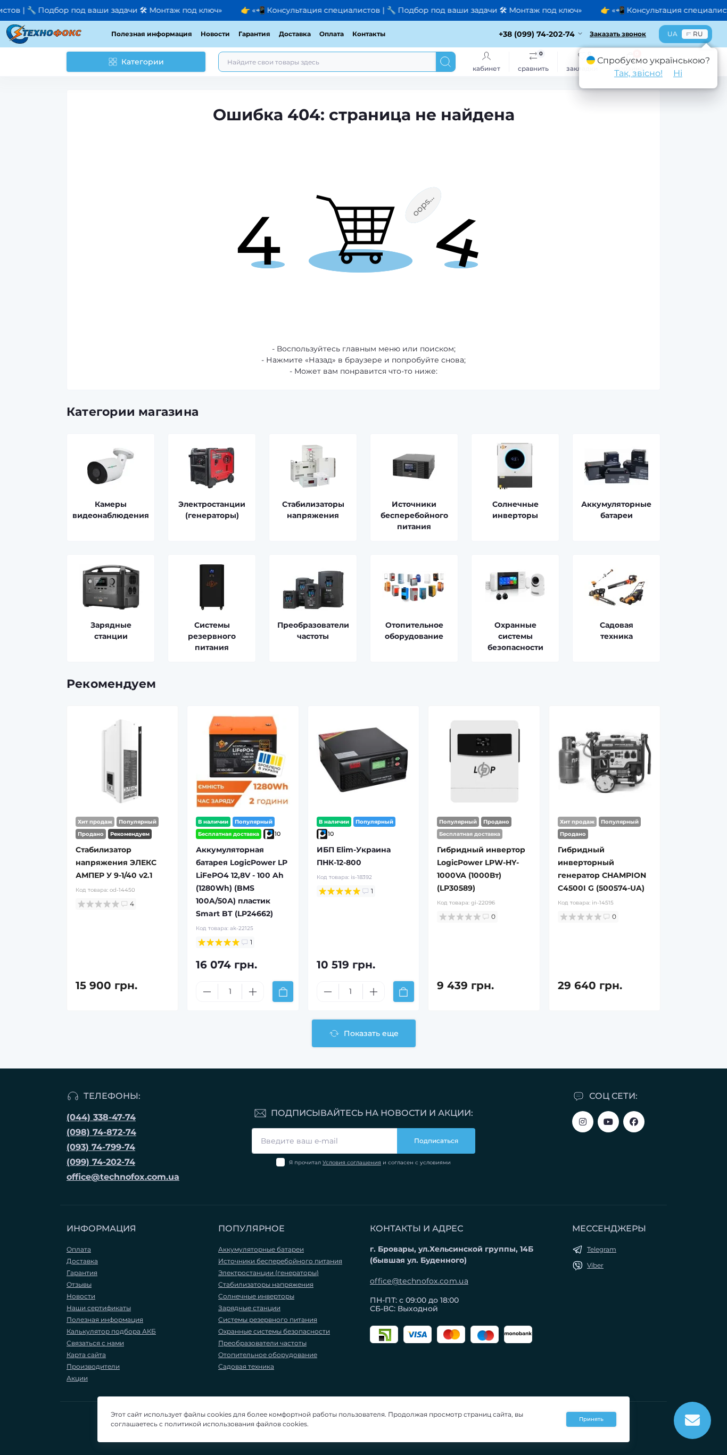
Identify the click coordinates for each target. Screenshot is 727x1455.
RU (698, 34)
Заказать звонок (618, 34)
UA (672, 34)
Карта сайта (86, 1355)
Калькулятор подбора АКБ (111, 1331)
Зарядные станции (249, 1308)
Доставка (295, 34)
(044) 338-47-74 (101, 1117)
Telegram (601, 1249)
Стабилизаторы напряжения (265, 1284)
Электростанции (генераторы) (268, 1273)
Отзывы (79, 1284)
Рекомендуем (111, 684)
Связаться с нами (95, 1343)
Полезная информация (151, 34)
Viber (595, 1265)
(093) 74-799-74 (101, 1147)
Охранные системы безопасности (274, 1331)
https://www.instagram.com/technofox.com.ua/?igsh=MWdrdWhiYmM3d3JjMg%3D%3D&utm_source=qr (582, 1121)
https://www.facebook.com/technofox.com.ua (634, 1121)
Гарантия (254, 34)
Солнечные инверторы (256, 1296)
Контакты (368, 34)
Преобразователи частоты (262, 1343)
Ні (677, 73)
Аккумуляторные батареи (261, 1249)
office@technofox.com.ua (123, 1177)
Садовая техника (246, 1366)
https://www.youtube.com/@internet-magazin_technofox (608, 1121)
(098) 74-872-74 (101, 1132)
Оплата (331, 34)
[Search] (445, 61)
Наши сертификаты (99, 1308)
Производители (93, 1366)
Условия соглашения (352, 1162)
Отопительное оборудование (267, 1355)
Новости (215, 34)
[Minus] (207, 991)
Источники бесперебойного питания (280, 1261)
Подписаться (436, 1141)
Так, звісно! (638, 73)
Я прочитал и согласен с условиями (370, 1162)
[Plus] (252, 991)
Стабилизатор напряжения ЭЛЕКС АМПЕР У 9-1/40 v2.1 (116, 862)
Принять (591, 1419)
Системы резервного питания (267, 1320)
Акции (77, 1378)
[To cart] (282, 991)
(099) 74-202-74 (101, 1162)
